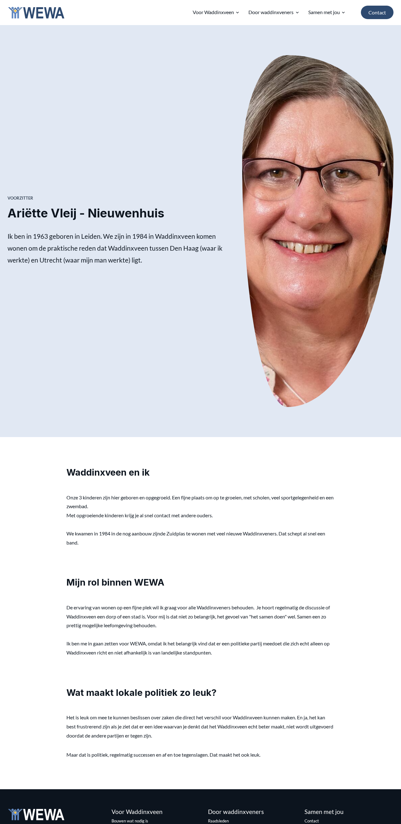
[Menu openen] (237, 12)
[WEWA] (36, 12)
